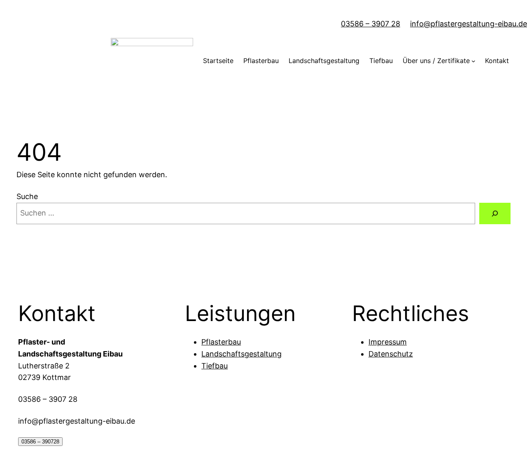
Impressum (387, 342)
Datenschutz (390, 353)
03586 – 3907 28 (370, 23)
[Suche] (495, 213)
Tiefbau (214, 365)
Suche (27, 196)
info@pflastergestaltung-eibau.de (468, 23)
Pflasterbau (221, 342)
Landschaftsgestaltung (241, 353)
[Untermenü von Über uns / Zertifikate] (473, 61)
